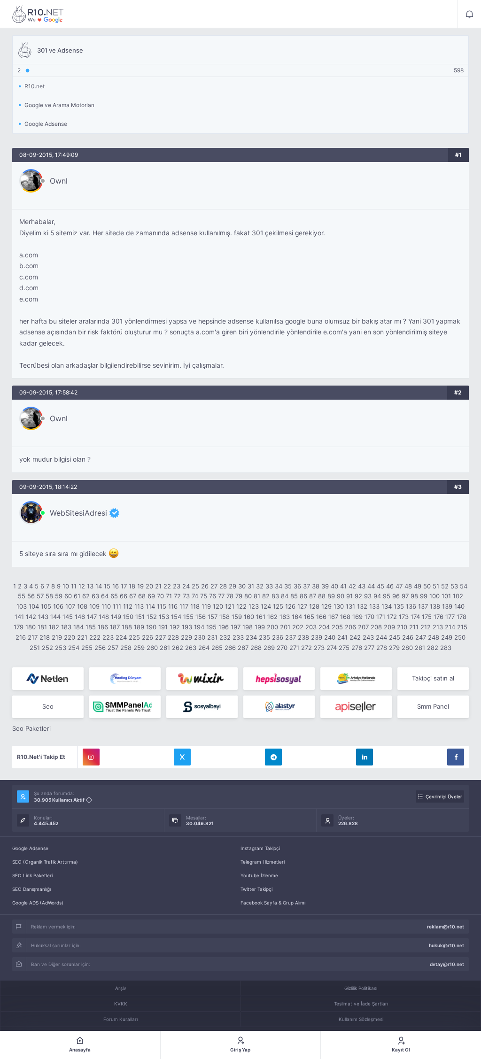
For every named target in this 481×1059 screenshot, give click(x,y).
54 (463, 586)
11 (74, 586)
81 (257, 596)
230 (199, 637)
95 (386, 596)
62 (86, 596)
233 (238, 637)
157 (212, 616)
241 (342, 637)
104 (34, 606)
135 (399, 606)
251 (35, 647)
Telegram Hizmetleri (262, 862)
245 (394, 637)
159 (237, 616)
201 (285, 627)
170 (369, 616)
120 (218, 606)
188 (127, 627)
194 (199, 627)
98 (414, 596)
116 (173, 606)
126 (290, 606)
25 (195, 586)
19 (140, 586)
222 (95, 637)
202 (297, 627)
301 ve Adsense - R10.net (38, 14)
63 (95, 596)
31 (251, 586)
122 (241, 606)
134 (386, 606)
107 (70, 606)
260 (152, 647)
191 (163, 627)
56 (31, 596)
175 (427, 616)
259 (139, 647)
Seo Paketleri (31, 728)
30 (242, 586)
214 (450, 627)
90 (340, 596)
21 (158, 586)
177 (450, 616)
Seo (48, 706)
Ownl (59, 181)
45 (380, 586)
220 (69, 637)
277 (369, 647)
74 (195, 596)
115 (161, 606)
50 (427, 586)
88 (322, 596)
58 (49, 596)
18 (132, 586)
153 (164, 616)
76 (212, 596)
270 (282, 647)
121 (229, 606)
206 (350, 627)
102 (458, 596)
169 (357, 616)
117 (183, 606)
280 (407, 647)
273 (319, 647)
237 (290, 637)
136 (411, 606)
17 (124, 586)
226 (147, 637)
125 (278, 606)
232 (225, 637)
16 (115, 586)
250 (459, 637)
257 (113, 647)
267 (243, 647)
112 (127, 606)
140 (459, 606)
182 (54, 627)
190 (151, 627)
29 (232, 586)
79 (238, 596)
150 (128, 616)
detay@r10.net (447, 964)
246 (407, 637)
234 (251, 637)
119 (206, 606)
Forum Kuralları (120, 1019)
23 (176, 586)
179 (18, 627)
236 (277, 637)
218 (44, 637)
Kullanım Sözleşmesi (361, 1019)
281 (420, 647)
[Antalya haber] (356, 678)
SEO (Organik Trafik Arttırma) (45, 862)
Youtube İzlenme (259, 875)
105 (46, 606)
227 (160, 637)
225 (134, 637)
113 (139, 606)
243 (368, 637)
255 (87, 647)
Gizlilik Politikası (360, 988)
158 (224, 616)
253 (60, 647)
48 (408, 586)
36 (297, 586)
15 (107, 586)
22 (167, 586)
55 (21, 596)
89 (331, 596)
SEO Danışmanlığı (31, 889)
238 (303, 637)
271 (294, 647)
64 (105, 596)
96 (396, 596)
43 (361, 586)
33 (269, 586)
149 (116, 616)
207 (363, 627)
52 (445, 586)
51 (436, 586)
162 (272, 616)
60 (68, 596)
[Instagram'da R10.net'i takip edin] (91, 757)
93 (368, 596)
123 (253, 606)
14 (98, 586)
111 (117, 606)
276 (356, 647)
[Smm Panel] (279, 678)
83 (275, 596)
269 (269, 647)
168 (345, 616)
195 (211, 627)
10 (65, 586)
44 (371, 586)
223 (108, 637)
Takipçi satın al (433, 678)
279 (394, 647)
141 (19, 616)
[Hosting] (48, 678)
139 (447, 606)
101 (446, 596)
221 (82, 637)
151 (140, 616)
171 (380, 616)
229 (186, 637)
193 (187, 627)
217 (33, 637)
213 (438, 627)
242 (355, 637)
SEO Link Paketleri (32, 875)
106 (58, 606)
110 (106, 606)
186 (103, 627)
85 (294, 596)
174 (415, 616)
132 (362, 606)
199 (260, 627)
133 (374, 606)
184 (78, 627)
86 (303, 596)
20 (149, 586)
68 (142, 596)
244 (381, 637)
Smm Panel (433, 706)
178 (461, 616)
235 (264, 637)
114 (150, 606)
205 (337, 627)
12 (81, 586)
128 (314, 606)
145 (67, 616)
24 (186, 586)
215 (462, 627)
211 (414, 627)
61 (77, 596)
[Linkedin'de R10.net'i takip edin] (364, 757)
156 (200, 616)
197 (235, 627)
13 (90, 586)
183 (66, 627)
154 (176, 616)
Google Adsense (30, 848)
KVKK (120, 1003)
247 (420, 637)
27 (213, 586)
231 (212, 637)
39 (325, 586)
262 (177, 647)
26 (205, 586)
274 (331, 647)
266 (230, 647)
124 (266, 606)
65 (114, 596)
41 (343, 586)
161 (260, 616)
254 (73, 647)
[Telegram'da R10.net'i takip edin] (273, 757)
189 (139, 627)
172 (392, 616)
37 (306, 586)
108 (82, 606)
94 (377, 596)
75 (203, 596)
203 (311, 627)
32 (260, 586)
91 (349, 596)
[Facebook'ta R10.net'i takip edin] (455, 757)
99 (423, 596)
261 (165, 647)
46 (390, 586)
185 (90, 627)
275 (344, 647)
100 (434, 596)
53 (454, 586)
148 (104, 616)
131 (350, 606)
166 (321, 616)
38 (315, 586)
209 (389, 627)
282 (432, 647)
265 (217, 647)
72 (177, 596)
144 (55, 616)
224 (121, 637)
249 (446, 637)
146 (80, 616)
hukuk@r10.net (446, 945)
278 (381, 647)
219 (57, 637)
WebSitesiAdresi (78, 513)
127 (302, 606)
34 (278, 586)
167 (333, 616)
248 (433, 637)
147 (92, 616)
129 (326, 606)
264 (203, 647)
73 (186, 596)
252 (47, 647)
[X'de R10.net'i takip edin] (182, 757)
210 (402, 627)
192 (175, 627)
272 (306, 647)
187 (115, 627)
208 (376, 627)
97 (405, 596)
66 (123, 596)
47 (399, 586)
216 (21, 637)
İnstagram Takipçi (260, 848)
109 (94, 606)
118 (195, 606)
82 (266, 596)
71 (169, 596)
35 (288, 586)
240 (329, 637)
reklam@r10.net (445, 926)
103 (21, 606)
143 (43, 616)
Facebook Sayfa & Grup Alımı (272, 902)
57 (40, 596)
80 (248, 596)
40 (334, 586)
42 (352, 586)
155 (188, 616)
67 (132, 596)
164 (297, 616)
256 (100, 647)
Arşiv (120, 988)
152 (152, 616)
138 (435, 606)
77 (221, 596)
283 (445, 647)
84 (284, 596)
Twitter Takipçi (256, 889)
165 (309, 616)
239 (316, 637)
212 (425, 627)
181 (42, 627)
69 (151, 596)
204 (324, 627)
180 (30, 627)
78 (229, 596)
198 (247, 627)
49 (417, 586)
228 (173, 637)
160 (249, 616)
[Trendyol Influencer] (202, 678)
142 (31, 616)
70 (160, 596)
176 (438, 616)
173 (404, 616)
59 (58, 596)
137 (423, 606)
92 (358, 596)
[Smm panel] (125, 707)
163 (284, 616)
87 (312, 596)
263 (190, 647)
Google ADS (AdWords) (37, 902)
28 (223, 586)
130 (339, 606)
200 (272, 627)
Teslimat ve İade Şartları (361, 1003)
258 (126, 647)
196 (223, 627)
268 (256, 647)
